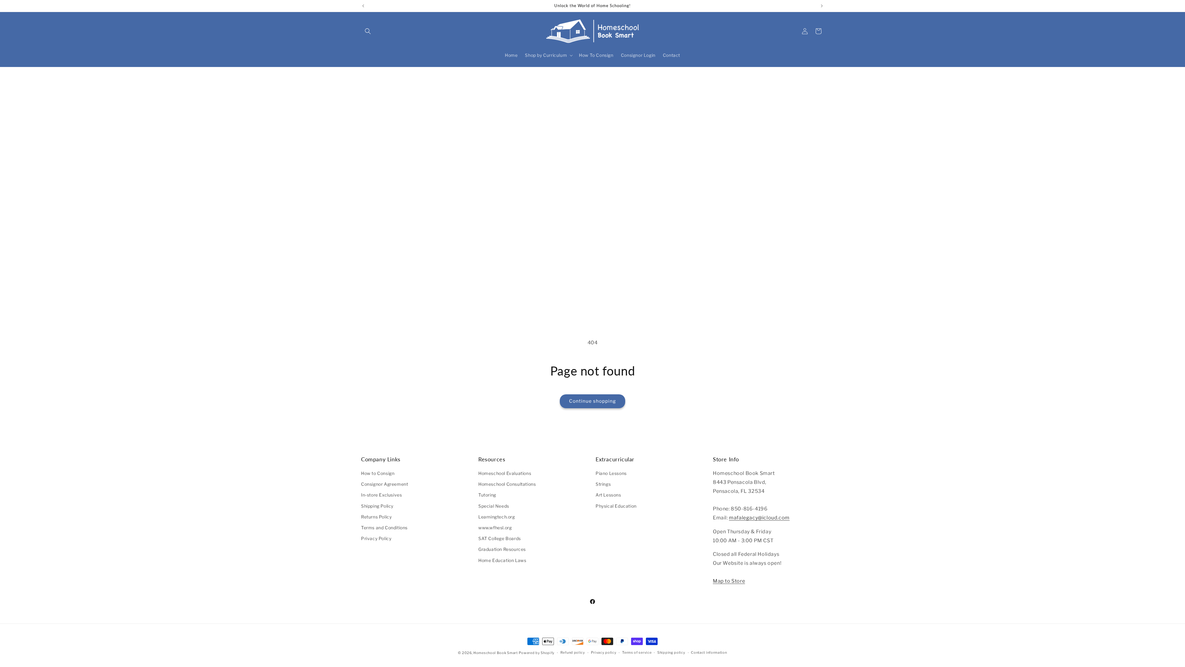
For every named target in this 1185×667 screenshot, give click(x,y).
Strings (603, 484)
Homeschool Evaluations (504, 473)
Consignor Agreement (384, 484)
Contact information (709, 652)
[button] (368, 31)
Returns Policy (376, 516)
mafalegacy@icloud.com (759, 518)
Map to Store (729, 581)
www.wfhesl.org (495, 527)
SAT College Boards (499, 538)
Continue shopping (592, 401)
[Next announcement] (822, 6)
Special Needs (493, 506)
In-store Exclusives (381, 494)
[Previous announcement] (363, 6)
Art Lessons (608, 494)
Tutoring (487, 494)
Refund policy (572, 652)
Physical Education (616, 506)
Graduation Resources (502, 549)
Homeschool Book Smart (495, 653)
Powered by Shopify (537, 653)
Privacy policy (604, 652)
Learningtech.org (496, 516)
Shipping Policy (377, 506)
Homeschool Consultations (507, 484)
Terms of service (636, 652)
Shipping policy (671, 652)
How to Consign (377, 473)
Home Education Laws (502, 560)
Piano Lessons (611, 473)
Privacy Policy (376, 538)
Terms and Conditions (384, 527)
